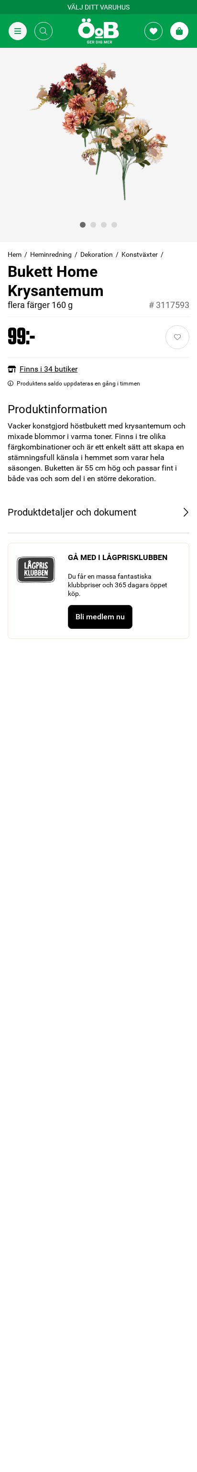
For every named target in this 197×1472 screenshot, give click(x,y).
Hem (15, 254)
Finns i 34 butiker (48, 368)
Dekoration (96, 254)
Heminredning (51, 254)
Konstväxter (139, 254)
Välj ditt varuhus (98, 7)
